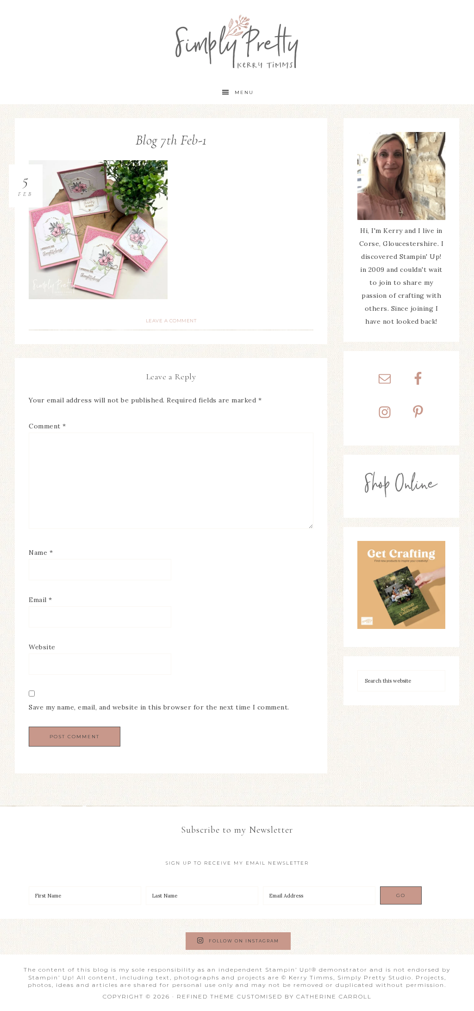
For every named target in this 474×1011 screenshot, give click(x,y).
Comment (47, 426)
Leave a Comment (171, 321)
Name (41, 552)
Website (42, 647)
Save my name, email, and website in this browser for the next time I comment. (159, 707)
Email (40, 600)
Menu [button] (244, 92)
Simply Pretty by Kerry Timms (237, 40)
